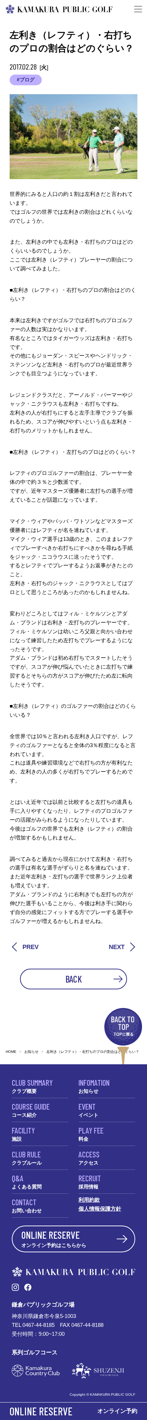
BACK (73, 978)
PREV (30, 947)
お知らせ (31, 1052)
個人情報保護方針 (99, 1209)
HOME (11, 1052)
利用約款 (89, 1200)
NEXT (117, 947)
